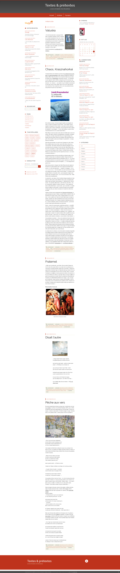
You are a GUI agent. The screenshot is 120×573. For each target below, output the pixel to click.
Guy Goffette (48, 407)
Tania (80, 65)
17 (82, 51)
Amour (27, 156)
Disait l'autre (53, 337)
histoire (37, 145)
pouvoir (64, 57)
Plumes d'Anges (83, 133)
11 (84, 49)
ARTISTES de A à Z (29, 120)
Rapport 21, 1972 (29, 47)
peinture (36, 140)
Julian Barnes (55, 78)
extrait (54, 58)
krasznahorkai (56, 56)
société (27, 150)
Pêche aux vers (55, 402)
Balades (83, 148)
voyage (64, 390)
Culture (61, 54)
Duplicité (27, 83)
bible (54, 325)
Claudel (46, 491)
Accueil (51, 15)
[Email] (86, 561)
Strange (27, 32)
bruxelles (33, 137)
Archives (59, 15)
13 (89, 49)
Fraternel (51, 261)
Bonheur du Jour (83, 124)
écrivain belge (59, 389)
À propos (67, 15)
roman (32, 156)
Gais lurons (28, 69)
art (31, 140)
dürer (56, 325)
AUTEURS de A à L (29, 116)
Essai (27, 143)
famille (27, 137)
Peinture (83, 166)
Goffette (57, 514)
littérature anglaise (30, 145)
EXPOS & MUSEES (29, 122)
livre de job (70, 325)
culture (33, 153)
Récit (27, 135)
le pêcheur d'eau (69, 389)
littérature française (34, 135)
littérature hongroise (52, 57)
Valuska (50, 30)
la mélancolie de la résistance (66, 56)
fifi (79, 73)
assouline (50, 325)
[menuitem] (51, 15)
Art (82, 146)
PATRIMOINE (28, 125)
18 (84, 51)
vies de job (56, 326)
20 (89, 51)
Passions (70, 54)
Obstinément (87, 80)
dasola (81, 87)
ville (62, 57)
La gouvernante (29, 61)
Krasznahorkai (57, 243)
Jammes (46, 490)
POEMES (27, 127)
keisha (81, 102)
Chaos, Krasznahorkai (59, 69)
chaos (59, 57)
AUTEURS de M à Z (29, 118)
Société (47, 56)
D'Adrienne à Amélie (30, 91)
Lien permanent (50, 54)
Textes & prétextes (60, 5)
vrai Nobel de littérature (67, 243)
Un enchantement (30, 98)
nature (33, 148)
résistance (66, 249)
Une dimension (29, 39)
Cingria (66, 488)
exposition (32, 143)
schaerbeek (33, 150)
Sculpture (28, 148)
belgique (27, 153)
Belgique (83, 151)
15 (93, 49)
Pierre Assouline (48, 286)
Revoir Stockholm (29, 54)
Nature (82, 161)
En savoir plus (74, 572)
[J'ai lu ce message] (118, 571)
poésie (38, 137)
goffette (64, 389)
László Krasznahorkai (53, 75)
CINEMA (27, 123)
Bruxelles (83, 153)
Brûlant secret (29, 76)
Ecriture (27, 140)
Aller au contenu (4, 1)
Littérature (66, 54)
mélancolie (69, 57)
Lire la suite (91, 24)
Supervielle (71, 490)
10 (82, 49)
